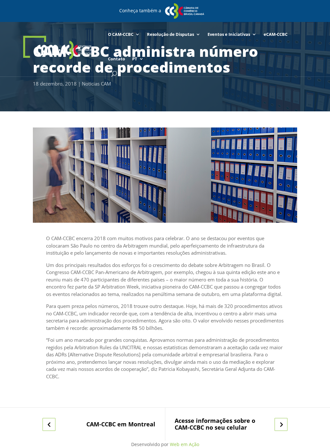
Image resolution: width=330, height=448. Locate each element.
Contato (116, 59)
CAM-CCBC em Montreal (120, 424)
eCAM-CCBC (275, 34)
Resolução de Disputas (170, 34)
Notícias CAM (96, 83)
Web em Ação (184, 444)
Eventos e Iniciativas (229, 34)
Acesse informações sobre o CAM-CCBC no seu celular (215, 424)
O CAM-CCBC (120, 34)
